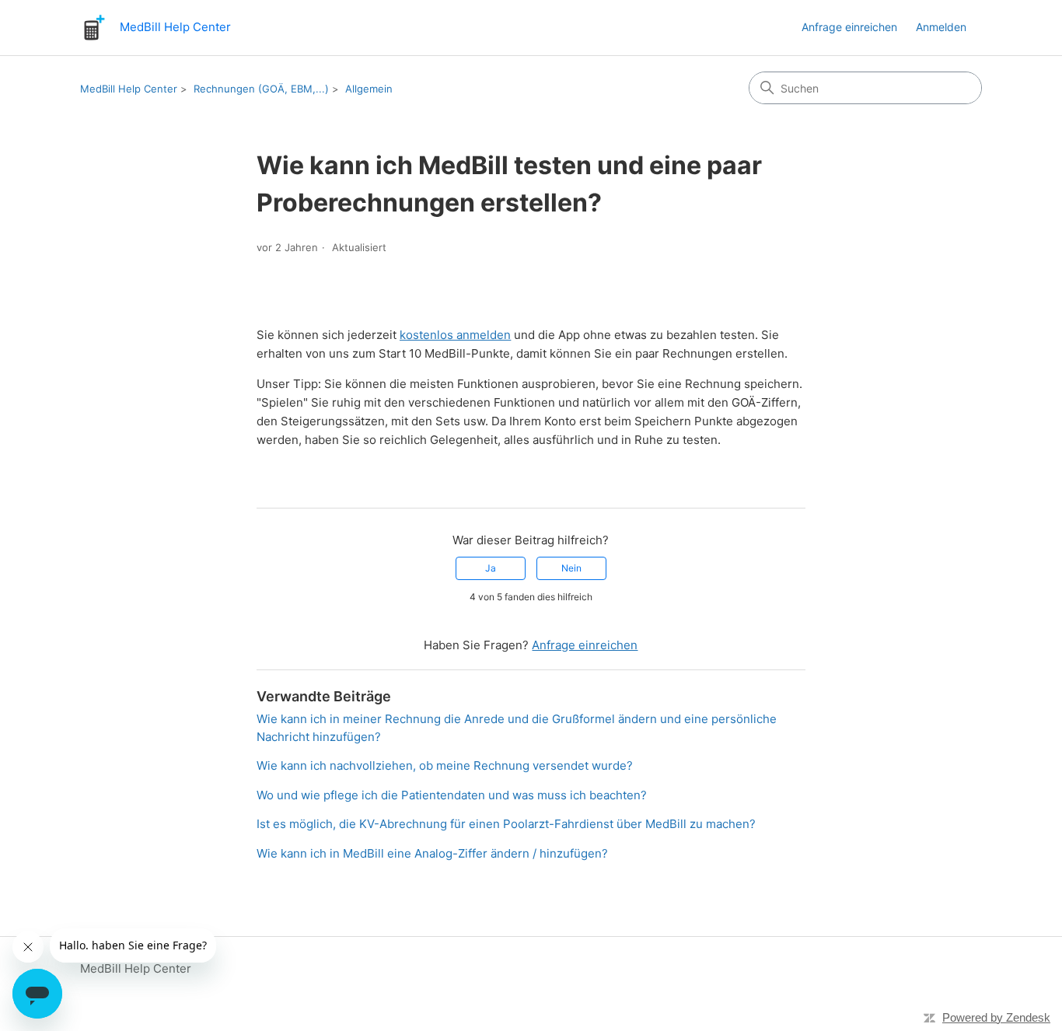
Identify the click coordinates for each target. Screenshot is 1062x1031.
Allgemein (369, 88)
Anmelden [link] (941, 26)
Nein (571, 568)
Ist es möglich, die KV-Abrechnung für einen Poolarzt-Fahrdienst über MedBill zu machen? (506, 823)
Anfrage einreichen (849, 26)
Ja (490, 568)
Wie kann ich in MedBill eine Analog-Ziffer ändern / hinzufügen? (432, 853)
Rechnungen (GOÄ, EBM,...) (261, 88)
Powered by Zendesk (996, 1017)
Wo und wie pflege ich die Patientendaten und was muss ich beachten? (452, 795)
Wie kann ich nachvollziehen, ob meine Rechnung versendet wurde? (445, 765)
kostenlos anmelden (455, 334)
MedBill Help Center (128, 88)
